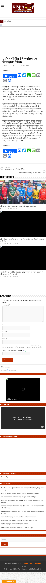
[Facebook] (20, 566)
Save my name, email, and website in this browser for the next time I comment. (22, 346)
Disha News (7, 66)
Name (4, 325)
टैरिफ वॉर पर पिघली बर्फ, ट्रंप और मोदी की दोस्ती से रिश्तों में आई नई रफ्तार (20, 493)
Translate (13, 370)
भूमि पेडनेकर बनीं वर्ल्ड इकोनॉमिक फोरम (14, 21)
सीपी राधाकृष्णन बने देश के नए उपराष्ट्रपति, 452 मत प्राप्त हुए (17, 527)
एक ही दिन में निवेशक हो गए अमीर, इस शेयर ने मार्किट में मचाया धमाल (18, 517)
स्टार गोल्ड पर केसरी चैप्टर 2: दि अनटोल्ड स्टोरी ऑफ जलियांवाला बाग (19, 520)
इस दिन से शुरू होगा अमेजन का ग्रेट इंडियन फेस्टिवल (14, 524)
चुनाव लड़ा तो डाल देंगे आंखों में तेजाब (15, 168)
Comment (6, 305)
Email (4, 332)
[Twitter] (23, 566)
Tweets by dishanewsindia (9, 477)
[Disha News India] (23, 7)
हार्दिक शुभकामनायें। (14, 399)
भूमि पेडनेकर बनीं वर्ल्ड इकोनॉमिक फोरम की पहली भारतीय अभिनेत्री (18, 497)
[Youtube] (25, 566)
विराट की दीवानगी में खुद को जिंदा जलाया (30, 171)
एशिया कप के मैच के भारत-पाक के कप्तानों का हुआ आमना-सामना (19, 206)
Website (5, 339)
